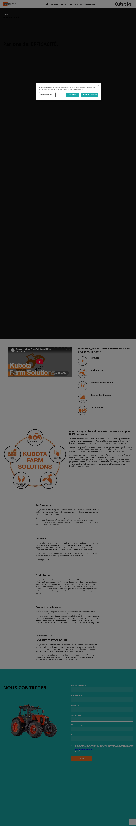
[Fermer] (98, 85)
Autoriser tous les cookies (89, 94)
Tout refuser (72, 94)
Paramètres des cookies (47, 94)
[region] (68, 91)
